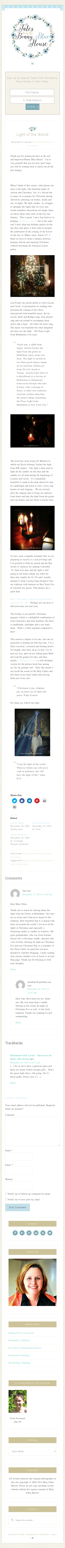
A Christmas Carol (26, 660)
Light (12, 864)
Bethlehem (36, 860)
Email (9, 1164)
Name (9, 1150)
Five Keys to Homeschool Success (25, 1347)
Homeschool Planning (19, 1355)
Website (9, 1179)
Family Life (46, 853)
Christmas (35, 853)
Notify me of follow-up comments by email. (29, 1193)
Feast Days (15, 857)
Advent (26, 853)
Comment (10, 1114)
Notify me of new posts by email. (24, 1199)
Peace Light (22, 864)
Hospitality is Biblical (19, 1340)
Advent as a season (28, 220)
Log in (54, 1534)
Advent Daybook (18, 834)
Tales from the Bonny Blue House (32, 36)
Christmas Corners (41, 822)
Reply (13, 969)
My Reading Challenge (19, 1362)
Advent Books (17, 822)
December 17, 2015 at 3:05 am (37, 894)
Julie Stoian (43, 1534)
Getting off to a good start (21, 1332)
